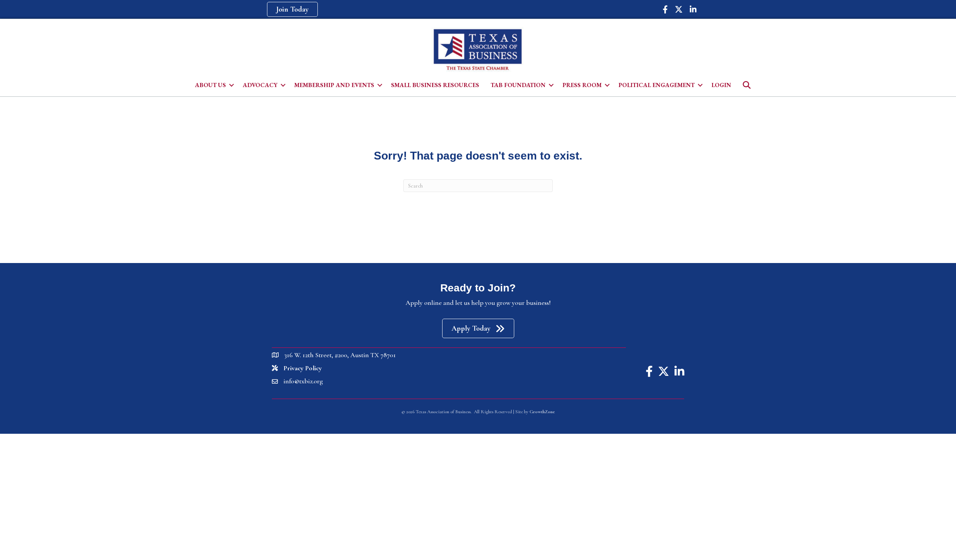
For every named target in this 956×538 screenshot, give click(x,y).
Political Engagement (656, 85)
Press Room (582, 85)
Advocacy (260, 85)
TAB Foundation (518, 85)
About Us (210, 85)
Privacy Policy (302, 368)
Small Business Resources (435, 85)
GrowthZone (542, 412)
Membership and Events (334, 85)
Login (721, 85)
